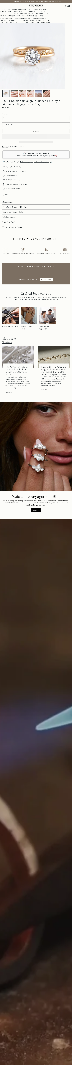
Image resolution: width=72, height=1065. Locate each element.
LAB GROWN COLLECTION (9, 14)
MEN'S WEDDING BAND (16, 16)
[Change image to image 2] (14, 93)
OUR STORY (4, 22)
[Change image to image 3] (22, 93)
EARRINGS (41, 11)
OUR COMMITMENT (43, 22)
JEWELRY (3, 16)
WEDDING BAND (5, 11)
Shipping (5, 147)
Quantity (5, 114)
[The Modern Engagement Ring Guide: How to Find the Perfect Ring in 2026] (54, 357)
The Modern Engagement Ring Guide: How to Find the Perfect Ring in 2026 (53, 369)
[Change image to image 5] (38, 93)
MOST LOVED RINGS (37, 20)
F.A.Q (21, 22)
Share (6, 194)
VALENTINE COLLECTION (35, 16)
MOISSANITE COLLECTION (21, 9)
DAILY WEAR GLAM (6, 18)
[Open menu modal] (3, 5)
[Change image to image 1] (5, 93)
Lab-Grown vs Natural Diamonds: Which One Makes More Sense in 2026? (17, 370)
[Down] (68, 93)
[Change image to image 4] (30, 93)
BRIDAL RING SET (19, 11)
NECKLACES (31, 11)
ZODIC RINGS (23, 20)
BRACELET (3, 20)
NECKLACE (13, 20)
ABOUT (49, 20)
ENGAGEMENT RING (39, 9)
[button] (36, 136)
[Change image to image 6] (46, 93)
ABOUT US (13, 22)
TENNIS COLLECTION (39, 18)
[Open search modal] (65, 5)
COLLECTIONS (5, 9)
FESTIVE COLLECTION (22, 18)
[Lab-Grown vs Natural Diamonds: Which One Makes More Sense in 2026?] (18, 357)
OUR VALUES (29, 22)
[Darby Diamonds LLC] (36, 6)
